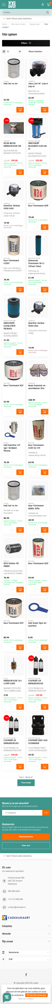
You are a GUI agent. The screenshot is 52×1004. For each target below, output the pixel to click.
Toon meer (26, 782)
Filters (24, 43)
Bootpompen (35, 24)
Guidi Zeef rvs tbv (10, 83)
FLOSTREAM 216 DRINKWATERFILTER (11, 741)
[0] (48, 4)
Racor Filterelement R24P (38, 205)
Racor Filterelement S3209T (11, 262)
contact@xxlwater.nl (17, 907)
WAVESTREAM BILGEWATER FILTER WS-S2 (38, 146)
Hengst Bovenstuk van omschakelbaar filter (36, 387)
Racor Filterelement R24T (13, 623)
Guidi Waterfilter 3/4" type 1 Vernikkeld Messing (12, 448)
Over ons (26, 845)
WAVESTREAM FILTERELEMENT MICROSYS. (10, 326)
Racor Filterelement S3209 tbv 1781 (36, 446)
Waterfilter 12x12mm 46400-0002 (36, 324)
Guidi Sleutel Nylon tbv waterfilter (37, 624)
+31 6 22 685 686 (15, 899)
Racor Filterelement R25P (38, 563)
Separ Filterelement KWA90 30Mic (36, 507)
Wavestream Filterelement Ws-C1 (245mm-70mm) (36, 263)
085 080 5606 (14, 891)
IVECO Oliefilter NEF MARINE (11, 565)
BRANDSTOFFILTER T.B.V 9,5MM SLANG (13, 682)
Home (4, 24)
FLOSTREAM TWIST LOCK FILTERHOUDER (37, 741)
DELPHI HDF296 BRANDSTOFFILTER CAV (12, 144)
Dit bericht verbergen (36, 995)
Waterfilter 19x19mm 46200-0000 (12, 207)
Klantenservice (26, 836)
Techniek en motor (18, 24)
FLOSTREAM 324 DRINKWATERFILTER (35, 682)
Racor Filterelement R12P (13, 385)
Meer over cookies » (26, 999)
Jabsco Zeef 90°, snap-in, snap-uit (38, 85)
